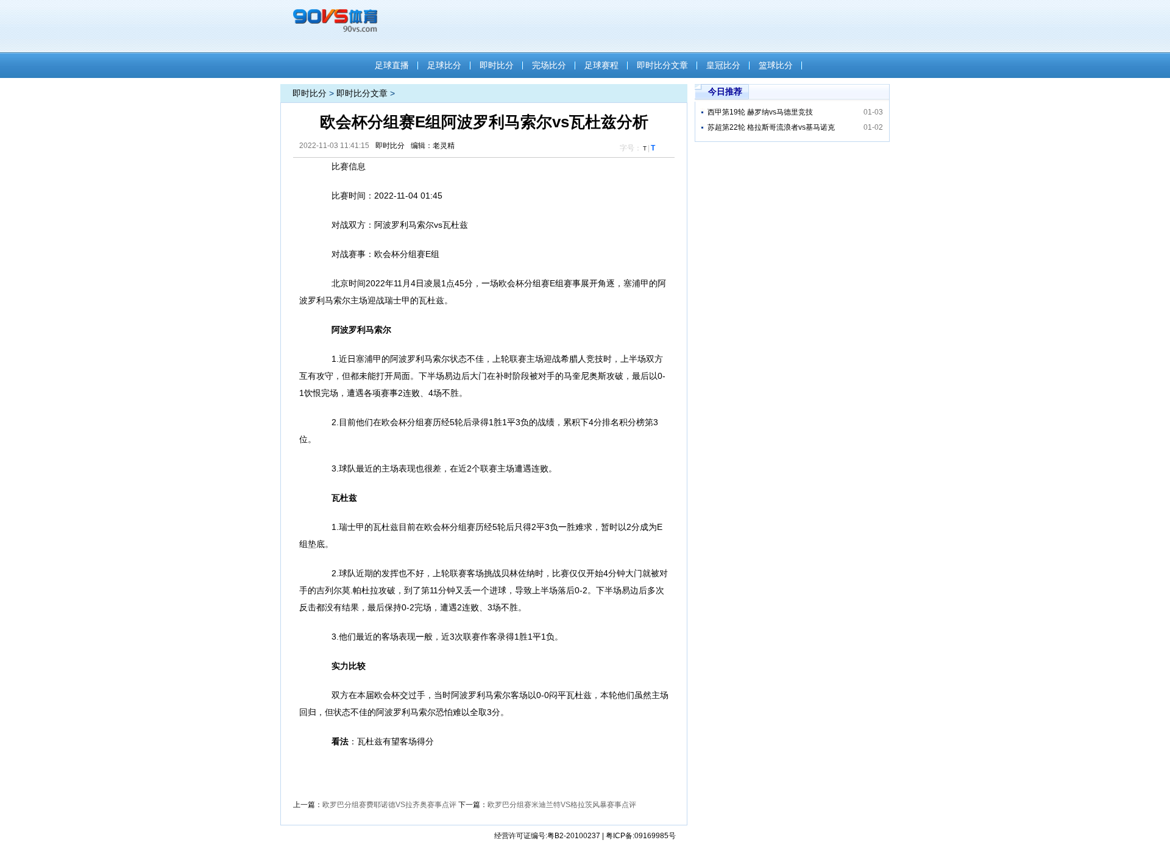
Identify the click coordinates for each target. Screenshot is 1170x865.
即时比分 (497, 65)
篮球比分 (776, 65)
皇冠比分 (723, 65)
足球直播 (392, 65)
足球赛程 (601, 65)
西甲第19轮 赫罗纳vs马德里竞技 (760, 112)
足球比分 (444, 65)
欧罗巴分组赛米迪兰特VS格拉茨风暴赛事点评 (562, 804)
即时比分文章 (662, 65)
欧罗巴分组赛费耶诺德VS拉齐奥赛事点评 (389, 804)
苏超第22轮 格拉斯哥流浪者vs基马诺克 (771, 127)
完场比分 (549, 65)
